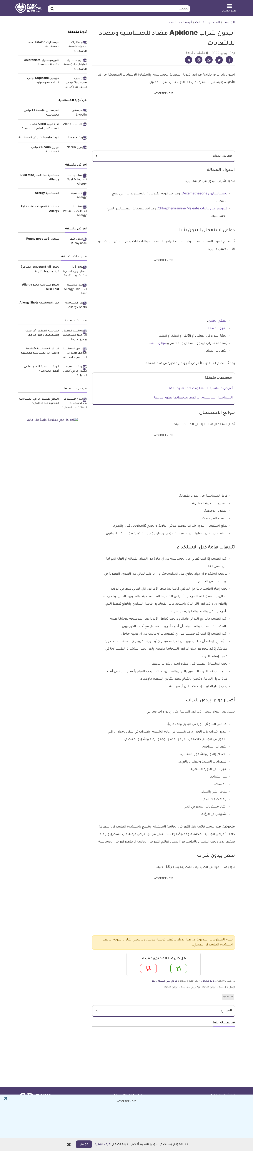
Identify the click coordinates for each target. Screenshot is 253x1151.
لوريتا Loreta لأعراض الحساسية (39, 137)
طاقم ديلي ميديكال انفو (164, 981)
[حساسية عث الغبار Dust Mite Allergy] (74, 180)
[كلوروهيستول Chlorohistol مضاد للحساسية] (74, 65)
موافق (84, 1144)
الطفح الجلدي (217, 321)
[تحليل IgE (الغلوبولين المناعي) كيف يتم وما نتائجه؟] (74, 271)
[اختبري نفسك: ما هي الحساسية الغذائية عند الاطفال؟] (74, 403)
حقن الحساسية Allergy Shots (39, 303)
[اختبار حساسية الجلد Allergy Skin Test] (74, 289)
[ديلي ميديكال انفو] (28, 8)
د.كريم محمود (209, 981)
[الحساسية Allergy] (74, 195)
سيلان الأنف (158, 343)
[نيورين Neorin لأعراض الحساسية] (74, 148)
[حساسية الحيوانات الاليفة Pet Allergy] (74, 211)
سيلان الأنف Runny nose (42, 239)
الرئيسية (229, 22)
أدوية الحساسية (180, 22)
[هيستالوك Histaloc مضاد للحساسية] (74, 47)
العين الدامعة (217, 328)
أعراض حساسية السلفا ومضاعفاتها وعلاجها (201, 388)
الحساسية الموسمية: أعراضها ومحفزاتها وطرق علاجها (193, 398)
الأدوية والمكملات (207, 22)
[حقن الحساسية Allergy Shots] (74, 305)
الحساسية (228, 997)
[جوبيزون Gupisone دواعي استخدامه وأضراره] (74, 83)
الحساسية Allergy (47, 193)
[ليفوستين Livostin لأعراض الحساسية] (74, 113)
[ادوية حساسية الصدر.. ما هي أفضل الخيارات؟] (74, 371)
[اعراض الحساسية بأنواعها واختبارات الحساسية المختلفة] (74, 353)
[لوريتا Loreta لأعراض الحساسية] (74, 138)
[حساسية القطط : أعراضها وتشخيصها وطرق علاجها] (74, 335)
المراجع (226, 1010)
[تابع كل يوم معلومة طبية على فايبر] (52, 420)
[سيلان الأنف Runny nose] (74, 241)
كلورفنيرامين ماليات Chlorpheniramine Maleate (192, 209)
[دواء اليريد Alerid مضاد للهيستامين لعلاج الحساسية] (74, 124)
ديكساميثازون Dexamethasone (204, 194)
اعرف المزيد (103, 1144)
